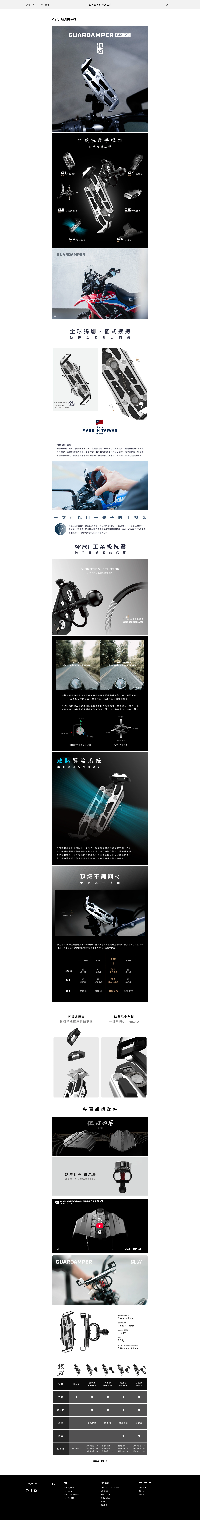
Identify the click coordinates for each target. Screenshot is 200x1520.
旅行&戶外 (31, 5)
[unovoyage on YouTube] (35, 1490)
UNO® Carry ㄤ (69, 1491)
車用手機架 (44, 5)
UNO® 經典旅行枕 (69, 1488)
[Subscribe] (53, 1484)
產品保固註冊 (105, 1495)
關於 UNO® (142, 1488)
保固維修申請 (105, 1498)
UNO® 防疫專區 (69, 1498)
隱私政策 (104, 1505)
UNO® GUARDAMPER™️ (71, 1495)
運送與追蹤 (104, 1491)
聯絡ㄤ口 (142, 1491)
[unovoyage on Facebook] (31, 1490)
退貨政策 (104, 1502)
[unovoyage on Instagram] (27, 1490)
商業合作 (142, 1495)
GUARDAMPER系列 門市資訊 (110, 1488)
